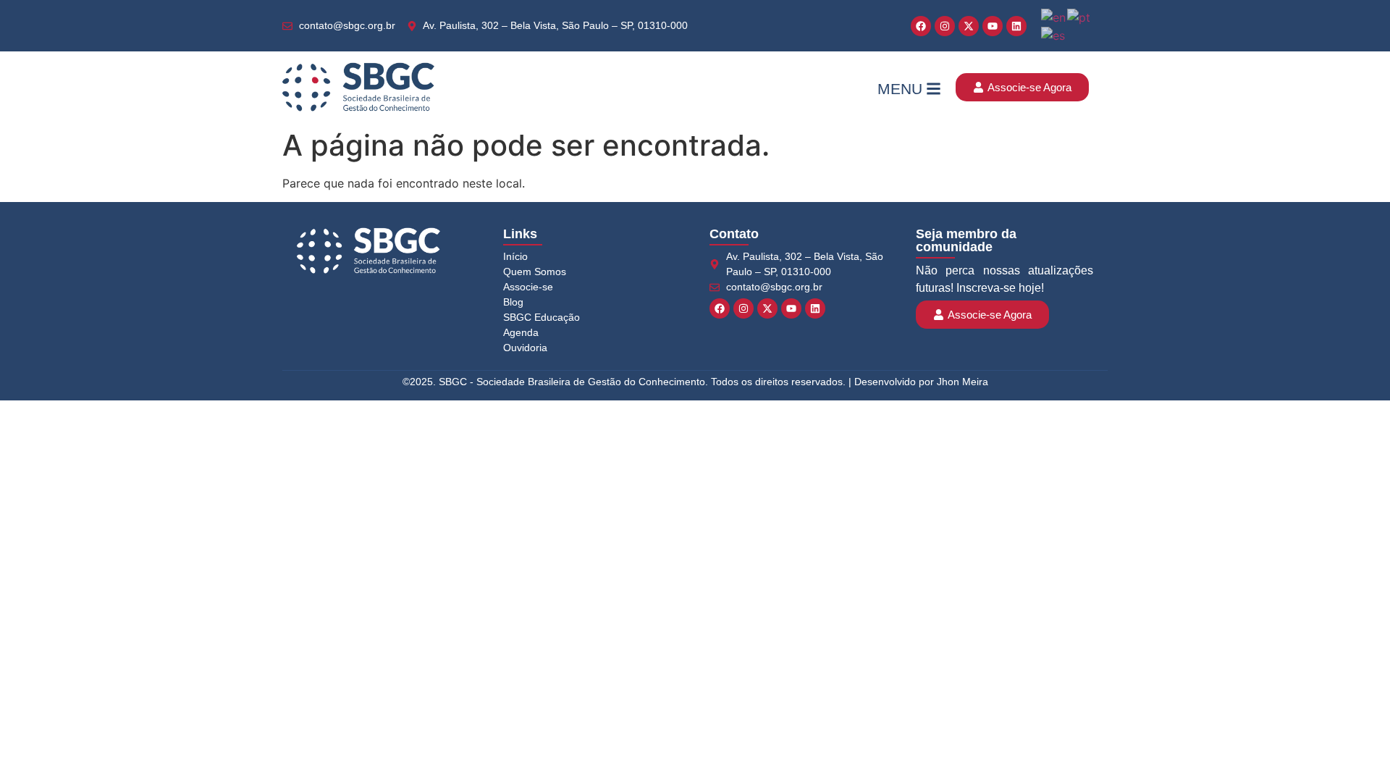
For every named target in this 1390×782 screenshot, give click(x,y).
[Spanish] (1053, 35)
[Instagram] (945, 26)
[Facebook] (921, 26)
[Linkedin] (1016, 26)
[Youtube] (992, 26)
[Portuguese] (1079, 16)
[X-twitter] (969, 26)
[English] (1054, 16)
